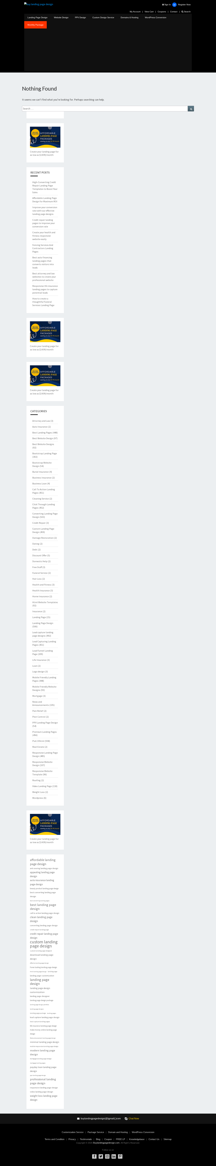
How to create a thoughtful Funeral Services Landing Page (43, 302)
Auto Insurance (39, 426)
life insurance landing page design (43, 1026)
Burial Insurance (40, 471)
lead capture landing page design (44, 1017)
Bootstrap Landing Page (44, 453)
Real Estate (38, 746)
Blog (98, 1139)
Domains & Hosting (129, 17)
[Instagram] (107, 1156)
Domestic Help (39, 561)
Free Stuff (37, 567)
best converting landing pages (40, 901)
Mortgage (37, 695)
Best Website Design (42, 438)
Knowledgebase (136, 1139)
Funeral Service (39, 572)
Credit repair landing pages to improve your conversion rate (43, 223)
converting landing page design (44, 925)
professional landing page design (43, 1081)
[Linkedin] (114, 1156)
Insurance (37, 611)
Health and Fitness (41, 584)
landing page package (38, 1013)
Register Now (184, 4)
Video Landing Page (42, 786)
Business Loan (39, 483)
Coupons (162, 11)
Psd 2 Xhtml (38, 740)
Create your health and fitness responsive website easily (43, 236)
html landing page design (38, 972)
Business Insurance (41, 477)
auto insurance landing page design (42, 882)
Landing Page (39, 617)
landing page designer (40, 996)
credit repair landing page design (44, 935)
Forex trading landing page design (43, 967)
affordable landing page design (42, 862)
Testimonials (86, 1139)
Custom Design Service (103, 17)
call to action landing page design (44, 913)
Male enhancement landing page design (43, 1038)
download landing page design (41, 956)
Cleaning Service (40, 498)
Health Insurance (41, 590)
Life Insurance (39, 659)
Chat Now (134, 1118)
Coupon (108, 1139)
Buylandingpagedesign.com (106, 1142)
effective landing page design (39, 963)
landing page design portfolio (39, 1005)
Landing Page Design (37, 17)
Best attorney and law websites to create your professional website (44, 277)
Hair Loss (37, 578)
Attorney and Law (41, 420)
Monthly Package (35, 25)
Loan (34, 665)
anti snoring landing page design (44, 868)
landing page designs (37, 1009)
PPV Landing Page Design (45, 722)
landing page (52, 971)
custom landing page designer (41, 951)
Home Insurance (40, 596)
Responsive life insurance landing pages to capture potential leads (45, 289)
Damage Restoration (42, 537)
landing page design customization (40, 990)
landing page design (39, 982)
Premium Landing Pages (44, 731)
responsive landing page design (44, 1087)
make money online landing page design (43, 1032)
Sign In (167, 4)
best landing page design (43, 907)
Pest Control (38, 716)
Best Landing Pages (42, 432)
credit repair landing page (39, 930)
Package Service (96, 1132)
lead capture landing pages (40, 1022)
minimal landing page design (44, 1042)
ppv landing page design (38, 1075)
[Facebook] (94, 1156)
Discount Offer (39, 555)
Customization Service (72, 1132)
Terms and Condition (54, 1139)
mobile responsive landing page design (44, 1046)
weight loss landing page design (43, 1097)
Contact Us (154, 1139)
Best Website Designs (43, 444)
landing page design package (41, 1000)
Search (187, 11)
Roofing (36, 780)
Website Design (61, 17)
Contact (173, 11)
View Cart (149, 11)
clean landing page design (41, 919)
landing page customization (42, 975)
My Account (135, 11)
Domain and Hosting (118, 1132)
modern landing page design (42, 1052)
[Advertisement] (108, 50)
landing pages (51, 1013)
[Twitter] (101, 1156)
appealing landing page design (42, 874)
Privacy (72, 1139)
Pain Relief (37, 710)
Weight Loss (38, 792)
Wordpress (37, 797)
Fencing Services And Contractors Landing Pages (42, 248)
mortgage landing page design (41, 1059)
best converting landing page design (43, 894)
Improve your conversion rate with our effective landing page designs (44, 210)
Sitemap (167, 1139)
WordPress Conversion (155, 17)
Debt (34, 549)
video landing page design (41, 1091)
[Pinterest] (120, 1156)
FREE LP (120, 1139)
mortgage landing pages (38, 1063)
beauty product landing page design (44, 888)
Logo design (38, 671)
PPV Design (80, 17)
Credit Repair (39, 522)
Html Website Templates (45, 602)
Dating (35, 543)
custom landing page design (44, 944)
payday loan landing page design (43, 1069)
